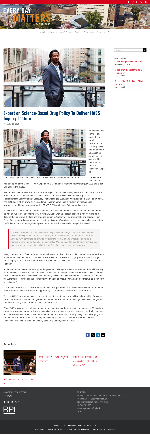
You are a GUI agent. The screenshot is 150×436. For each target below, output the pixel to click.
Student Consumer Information (77, 429)
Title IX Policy (98, 429)
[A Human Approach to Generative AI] (20, 351)
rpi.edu (80, 411)
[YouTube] (19, 402)
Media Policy (39, 429)
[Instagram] (8, 402)
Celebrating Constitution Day (128, 62)
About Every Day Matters (15, 392)
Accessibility (111, 429)
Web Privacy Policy (55, 429)
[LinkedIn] (12, 402)
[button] (109, 32)
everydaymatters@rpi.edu (89, 408)
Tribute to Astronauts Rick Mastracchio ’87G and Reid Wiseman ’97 (85, 361)
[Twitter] (16, 402)
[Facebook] (4, 402)
